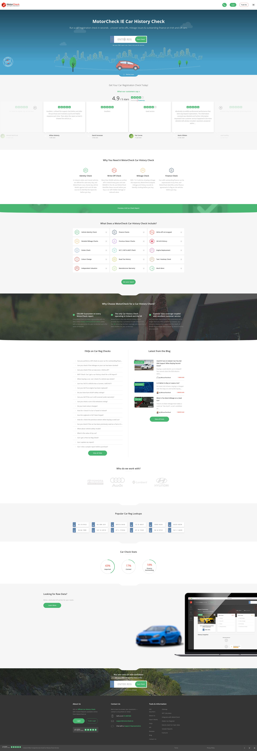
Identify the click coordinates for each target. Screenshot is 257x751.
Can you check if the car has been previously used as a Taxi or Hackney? (99, 424)
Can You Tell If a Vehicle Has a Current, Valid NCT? (94, 383)
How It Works (153, 719)
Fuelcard (165, 733)
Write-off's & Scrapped (164, 232)
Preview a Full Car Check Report (128, 208)
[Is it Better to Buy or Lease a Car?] (144, 387)
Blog (150, 735)
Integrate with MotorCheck (171, 717)
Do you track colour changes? (87, 406)
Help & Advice (139, 384)
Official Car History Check (86, 709)
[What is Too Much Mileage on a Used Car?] (144, 402)
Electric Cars (139, 362)
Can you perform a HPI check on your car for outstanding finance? (99, 361)
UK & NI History (161, 241)
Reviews (152, 731)
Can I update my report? (85, 442)
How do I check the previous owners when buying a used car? (98, 420)
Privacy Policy (211, 748)
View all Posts (159, 419)
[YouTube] (254, 748)
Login (233, 5)
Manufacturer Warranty (126, 268)
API (150, 727)
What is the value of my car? (87, 433)
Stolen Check (85, 250)
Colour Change (86, 259)
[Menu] (253, 5)
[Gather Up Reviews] (11, 747)
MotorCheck (10, 5)
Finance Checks (123, 232)
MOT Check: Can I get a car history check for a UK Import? (97, 374)
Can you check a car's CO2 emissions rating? (92, 402)
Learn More (52, 605)
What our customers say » (128, 91)
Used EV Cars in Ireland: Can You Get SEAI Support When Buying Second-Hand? (169, 363)
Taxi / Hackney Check (163, 259)
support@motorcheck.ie (124, 721)
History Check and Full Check (90, 322)
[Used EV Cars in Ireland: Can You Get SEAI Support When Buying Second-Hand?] (144, 365)
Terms (176, 748)
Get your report (128, 282)
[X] (249, 748)
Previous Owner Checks (126, 241)
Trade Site (244, 5)
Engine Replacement (163, 250)
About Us (152, 716)
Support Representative (132, 726)
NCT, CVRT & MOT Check (127, 250)
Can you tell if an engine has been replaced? (92, 388)
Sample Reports (167, 729)
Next (220, 107)
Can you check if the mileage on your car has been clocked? (97, 365)
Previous (34, 107)
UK (114, 324)
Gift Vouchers (152, 710)
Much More (160, 268)
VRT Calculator (167, 713)
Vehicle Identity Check (89, 232)
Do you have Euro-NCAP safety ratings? (90, 392)
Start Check (141, 39)
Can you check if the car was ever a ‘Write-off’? (93, 370)
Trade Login (92, 721)
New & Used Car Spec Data (171, 725)
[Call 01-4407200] (224, 5)
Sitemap (164, 709)
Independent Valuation (89, 268)
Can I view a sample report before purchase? (92, 447)
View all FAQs (97, 453)
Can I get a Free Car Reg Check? (88, 438)
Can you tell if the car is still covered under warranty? (95, 397)
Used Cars (138, 399)
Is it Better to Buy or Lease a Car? (168, 383)
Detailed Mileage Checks (89, 241)
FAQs (150, 723)
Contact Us (152, 739)
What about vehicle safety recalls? (89, 429)
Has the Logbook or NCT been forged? (90, 415)
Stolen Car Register (168, 721)
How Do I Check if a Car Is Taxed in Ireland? (92, 411)
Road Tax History (124, 259)
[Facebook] (244, 748)
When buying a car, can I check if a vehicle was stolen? (95, 379)
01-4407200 (127, 716)
